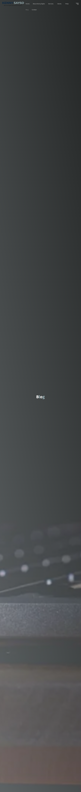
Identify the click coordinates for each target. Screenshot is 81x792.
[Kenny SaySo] (13, 4)
